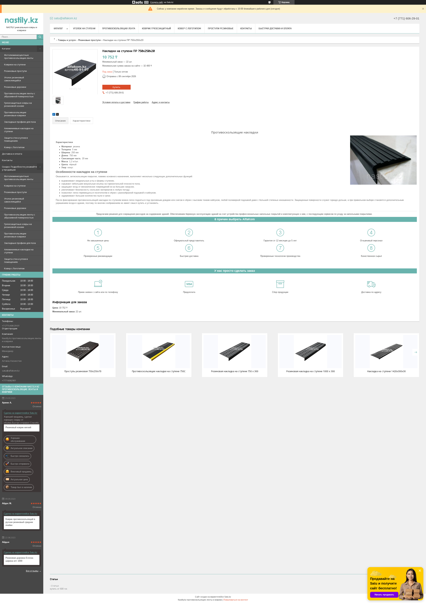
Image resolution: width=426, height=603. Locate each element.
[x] (57, 115)
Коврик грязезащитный (156, 28)
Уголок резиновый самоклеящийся (14, 79)
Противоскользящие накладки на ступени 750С (159, 371)
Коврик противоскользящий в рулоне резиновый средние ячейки (20, 522)
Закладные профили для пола (20, 121)
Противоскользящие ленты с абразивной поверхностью (19, 95)
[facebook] (53, 115)
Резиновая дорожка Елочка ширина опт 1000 (19, 559)
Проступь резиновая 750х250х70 (82, 371)
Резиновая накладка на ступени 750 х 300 (234, 371)
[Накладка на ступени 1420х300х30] (386, 351)
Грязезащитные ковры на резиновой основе (18, 104)
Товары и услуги (67, 40)
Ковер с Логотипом (14, 147)
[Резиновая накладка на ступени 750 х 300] (235, 351)
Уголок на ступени (84, 28)
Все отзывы (32, 570)
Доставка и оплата (12, 153)
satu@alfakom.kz (11, 370)
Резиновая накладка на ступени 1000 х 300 (310, 371)
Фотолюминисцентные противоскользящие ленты (18, 57)
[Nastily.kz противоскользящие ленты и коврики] (21, 20)
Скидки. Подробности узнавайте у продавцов (19, 168)
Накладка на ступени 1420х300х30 (386, 371)
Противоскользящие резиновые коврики (15, 114)
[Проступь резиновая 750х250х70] (83, 351)
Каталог (6, 48)
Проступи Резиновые (220, 28)
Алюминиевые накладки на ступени (18, 130)
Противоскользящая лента (118, 28)
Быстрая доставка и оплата (275, 28)
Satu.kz (227, 597)
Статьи (55, 585)
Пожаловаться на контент (235, 600)
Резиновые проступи (15, 70)
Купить (116, 87)
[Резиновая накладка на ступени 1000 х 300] (310, 351)
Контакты (7, 160)
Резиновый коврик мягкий (18, 427)
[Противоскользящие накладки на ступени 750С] (159, 351)
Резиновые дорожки (15, 86)
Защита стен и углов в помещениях (16, 139)
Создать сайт (156, 2)
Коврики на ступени (15, 64)
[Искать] (40, 36)
